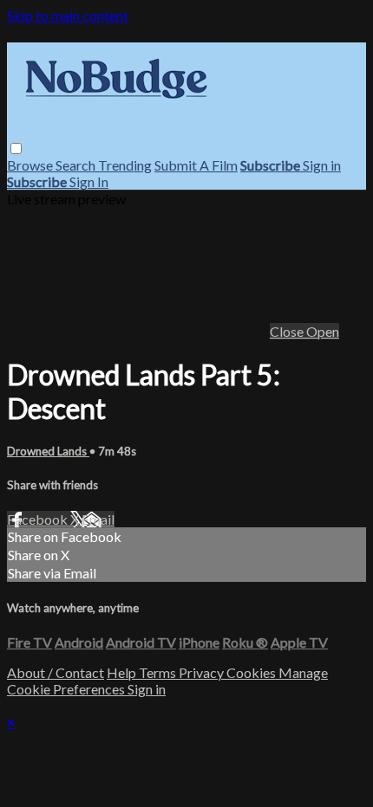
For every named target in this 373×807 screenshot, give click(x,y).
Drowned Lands (48, 451)
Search (77, 165)
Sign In (88, 181)
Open (322, 331)
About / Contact (55, 672)
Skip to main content (67, 15)
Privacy (202, 672)
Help (123, 672)
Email (98, 519)
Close (288, 331)
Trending (125, 165)
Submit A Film (196, 165)
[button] (16, 148)
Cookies (252, 672)
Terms (159, 672)
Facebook (38, 519)
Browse (31, 165)
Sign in (322, 165)
